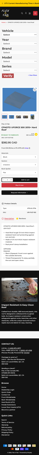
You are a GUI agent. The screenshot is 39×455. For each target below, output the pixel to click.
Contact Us (6, 395)
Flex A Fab (6, 124)
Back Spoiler (6, 169)
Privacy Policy (7, 430)
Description (9, 218)
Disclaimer (6, 435)
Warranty (5, 425)
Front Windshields (9, 397)
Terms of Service (8, 422)
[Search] (22, 13)
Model (7, 57)
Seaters (4, 161)
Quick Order (6, 392)
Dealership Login (8, 390)
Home (4, 22)
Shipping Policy (7, 432)
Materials (5, 153)
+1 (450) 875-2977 (14, 348)
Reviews (22, 218)
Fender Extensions (9, 405)
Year (5, 39)
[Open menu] (35, 13)
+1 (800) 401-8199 (25, 350)
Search (4, 420)
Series (7, 66)
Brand (7, 48)
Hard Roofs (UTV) (8, 402)
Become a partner (8, 410)
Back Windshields (8, 400)
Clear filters (32, 75)
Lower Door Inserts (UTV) (11, 407)
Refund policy (7, 427)
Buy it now (20, 185)
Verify (8, 75)
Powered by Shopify (26, 452)
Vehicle (8, 31)
